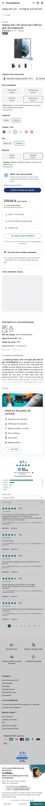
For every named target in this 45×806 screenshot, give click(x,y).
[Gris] (15, 132)
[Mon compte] (38, 3)
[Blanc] (37, 132)
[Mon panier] (42, 3)
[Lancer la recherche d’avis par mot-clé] (41, 502)
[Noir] (4, 132)
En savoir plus (8, 110)
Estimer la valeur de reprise (22, 190)
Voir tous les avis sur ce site (23, 476)
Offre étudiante (7, 683)
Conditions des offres (9, 719)
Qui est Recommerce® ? (10, 680)
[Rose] (21, 132)
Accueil (7, 15)
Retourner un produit (9, 726)
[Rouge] (26, 132)
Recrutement (6, 695)
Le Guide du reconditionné (11, 707)
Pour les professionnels (10, 729)
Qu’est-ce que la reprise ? (13, 185)
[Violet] (32, 132)
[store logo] (13, 3)
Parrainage (6, 686)
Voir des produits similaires (22, 236)
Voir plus (5, 388)
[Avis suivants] (39, 626)
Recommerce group (9, 692)
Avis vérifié (6, 511)
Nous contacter (7, 716)
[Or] (10, 132)
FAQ (3, 722)
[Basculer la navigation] (3, 3)
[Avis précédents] (5, 625)
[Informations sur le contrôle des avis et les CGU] (32, 473)
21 (35, 626)
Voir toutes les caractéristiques (12, 355)
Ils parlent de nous (8, 689)
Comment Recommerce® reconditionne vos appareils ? (21, 704)
